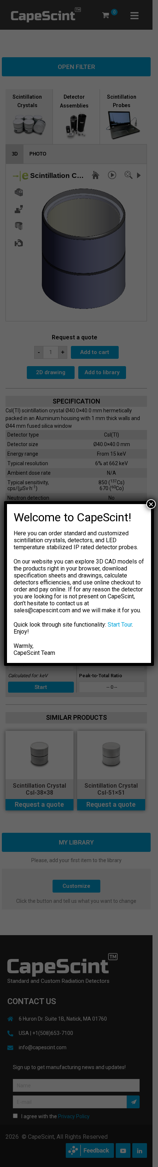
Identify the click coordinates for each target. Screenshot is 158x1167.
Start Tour (120, 624)
